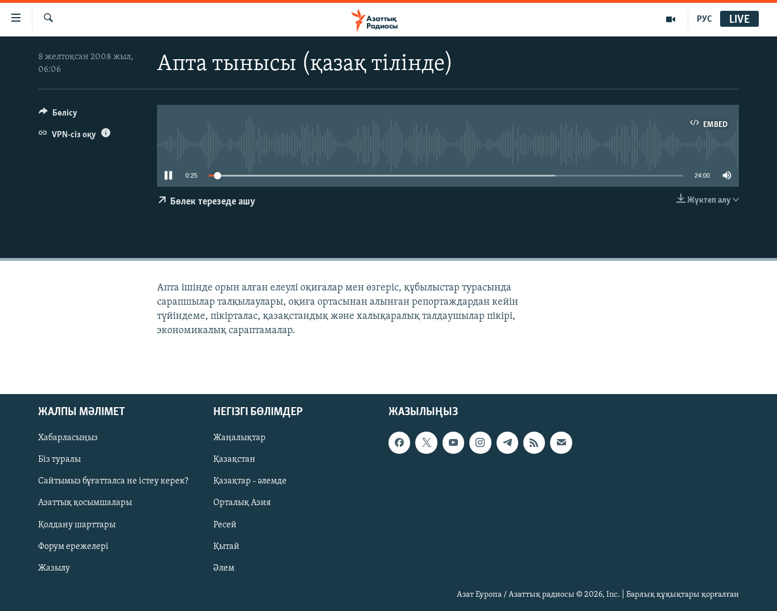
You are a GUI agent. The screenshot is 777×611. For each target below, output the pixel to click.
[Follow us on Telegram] (507, 443)
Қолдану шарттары (76, 525)
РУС (704, 19)
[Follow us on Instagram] (480, 443)
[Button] (58, 115)
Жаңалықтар (239, 438)
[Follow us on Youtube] (453, 443)
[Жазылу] (561, 443)
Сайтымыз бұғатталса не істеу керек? (113, 481)
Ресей (225, 525)
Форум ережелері (73, 546)
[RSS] (534, 443)
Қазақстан (234, 460)
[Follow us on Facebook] (399, 443)
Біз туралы (59, 460)
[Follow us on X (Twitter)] (426, 443)
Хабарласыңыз (68, 438)
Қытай (226, 546)
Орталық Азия (242, 503)
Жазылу (54, 568)
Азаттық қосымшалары (85, 503)
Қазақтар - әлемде (250, 481)
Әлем (223, 568)
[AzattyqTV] (671, 19)
